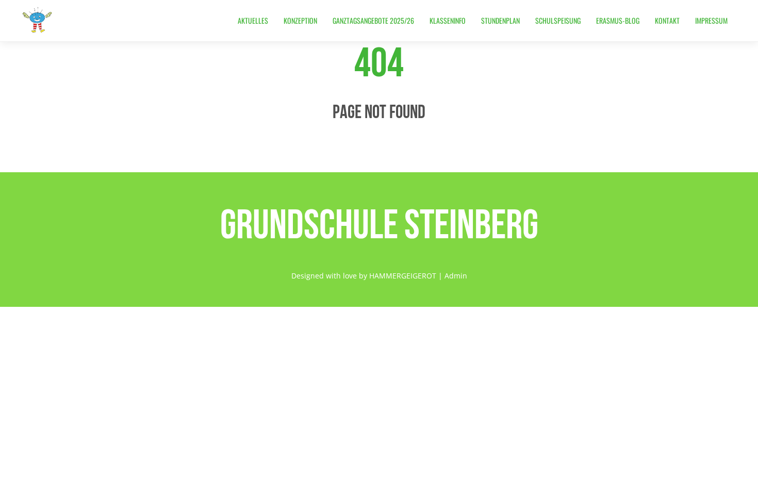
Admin (455, 276)
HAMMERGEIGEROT (402, 276)
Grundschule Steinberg (379, 224)
